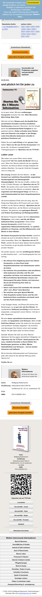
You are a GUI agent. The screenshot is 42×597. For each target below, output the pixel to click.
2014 (28, 34)
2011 (27, 36)
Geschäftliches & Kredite (21, 544)
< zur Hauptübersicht (9, 27)
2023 (37, 27)
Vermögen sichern (21, 578)
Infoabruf (21, 524)
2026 (23, 27)
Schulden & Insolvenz (21, 572)
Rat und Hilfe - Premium (21, 520)
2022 (24, 29)
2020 (33, 29)
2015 (24, 34)
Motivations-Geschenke (21, 530)
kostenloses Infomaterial (20, 47)
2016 (37, 31)
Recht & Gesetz (21, 566)
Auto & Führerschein (21, 550)
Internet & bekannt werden (21, 560)
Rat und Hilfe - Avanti (21, 507)
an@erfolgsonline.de (25, 593)
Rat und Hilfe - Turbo (21, 511)
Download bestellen (20, 52)
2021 (28, 29)
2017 (32, 31)
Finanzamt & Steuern (21, 557)
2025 (28, 27)
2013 (33, 34)
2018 (28, 31)
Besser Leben (21, 554)
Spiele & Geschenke (21, 575)
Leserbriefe (21, 502)
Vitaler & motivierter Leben (21, 581)
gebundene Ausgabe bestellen (20, 57)
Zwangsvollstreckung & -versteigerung (21, 584)
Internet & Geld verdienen (21, 547)
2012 (23, 36)
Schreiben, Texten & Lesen (21, 569)
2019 (23, 31)
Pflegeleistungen (21, 563)
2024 (32, 27)
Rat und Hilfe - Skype (21, 515)
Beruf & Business (21, 541)
